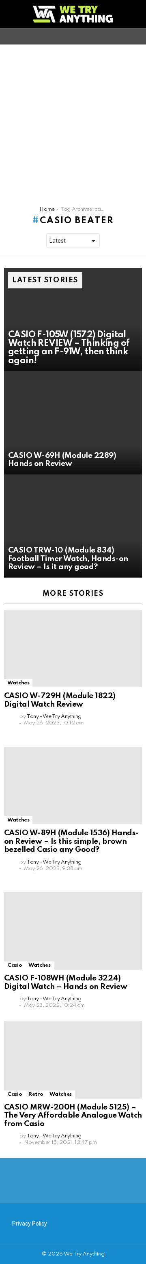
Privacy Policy (29, 1223)
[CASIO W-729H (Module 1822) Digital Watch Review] (73, 648)
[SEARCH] (137, 36)
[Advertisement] (73, 121)
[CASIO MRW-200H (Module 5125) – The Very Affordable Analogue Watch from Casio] (73, 1059)
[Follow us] (123, 36)
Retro (35, 1094)
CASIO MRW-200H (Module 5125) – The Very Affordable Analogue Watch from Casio (73, 1115)
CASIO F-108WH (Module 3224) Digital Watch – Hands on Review (65, 982)
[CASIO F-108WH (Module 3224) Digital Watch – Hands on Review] (73, 931)
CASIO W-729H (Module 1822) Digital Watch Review (60, 700)
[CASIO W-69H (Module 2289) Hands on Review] (73, 422)
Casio (14, 965)
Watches (18, 683)
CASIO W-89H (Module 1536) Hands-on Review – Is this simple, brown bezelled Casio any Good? (71, 841)
